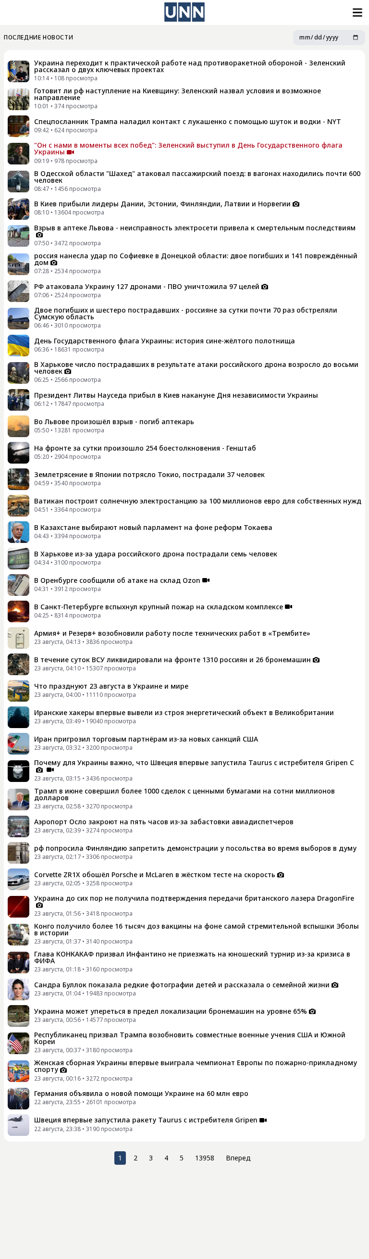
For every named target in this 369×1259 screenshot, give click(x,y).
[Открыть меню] (356, 12)
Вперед (238, 1157)
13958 (204, 1157)
